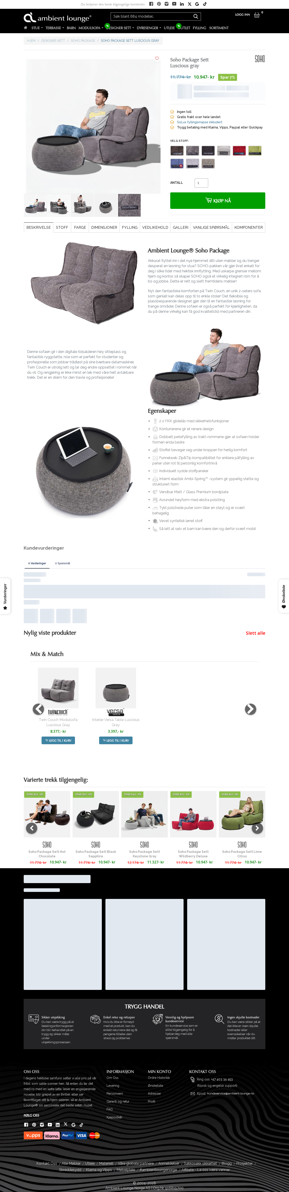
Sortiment (218, 28)
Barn (71, 28)
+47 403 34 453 (222, 1018)
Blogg (226, 1102)
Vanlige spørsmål (211, 227)
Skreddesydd (70, 1109)
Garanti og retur (118, 1041)
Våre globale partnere (136, 1102)
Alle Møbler (71, 1102)
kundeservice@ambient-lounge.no (230, 1032)
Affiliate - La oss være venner (206, 1109)
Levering (113, 1025)
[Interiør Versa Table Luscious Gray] (115, 627)
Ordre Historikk (159, 1017)
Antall (176, 164)
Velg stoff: (179, 122)
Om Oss (113, 1017)
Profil (151, 1041)
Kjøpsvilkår (114, 1056)
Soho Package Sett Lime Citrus (242, 793)
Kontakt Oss (46, 1102)
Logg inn (242, 14)
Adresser (154, 1033)
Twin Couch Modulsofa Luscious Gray (58, 661)
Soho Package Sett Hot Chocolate (46, 793)
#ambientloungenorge (158, 1109)
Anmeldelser (168, 1102)
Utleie (169, 28)
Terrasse (53, 28)
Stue (36, 28)
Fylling (199, 28)
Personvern (115, 1033)
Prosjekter (244, 1102)
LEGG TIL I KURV (59, 679)
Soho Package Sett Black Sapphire (96, 793)
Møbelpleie (126, 1109)
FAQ (110, 1048)
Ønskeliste (155, 1025)
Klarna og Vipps (99, 1109)
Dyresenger (147, 28)
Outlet (183, 28)
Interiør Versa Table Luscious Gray (116, 661)
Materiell (106, 1102)
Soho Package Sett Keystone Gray (144, 793)
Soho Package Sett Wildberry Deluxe (193, 793)
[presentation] (38, 648)
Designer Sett (118, 28)
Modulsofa (89, 28)
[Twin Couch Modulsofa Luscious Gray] (58, 627)
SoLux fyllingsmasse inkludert (199, 104)
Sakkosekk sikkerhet (200, 1102)
